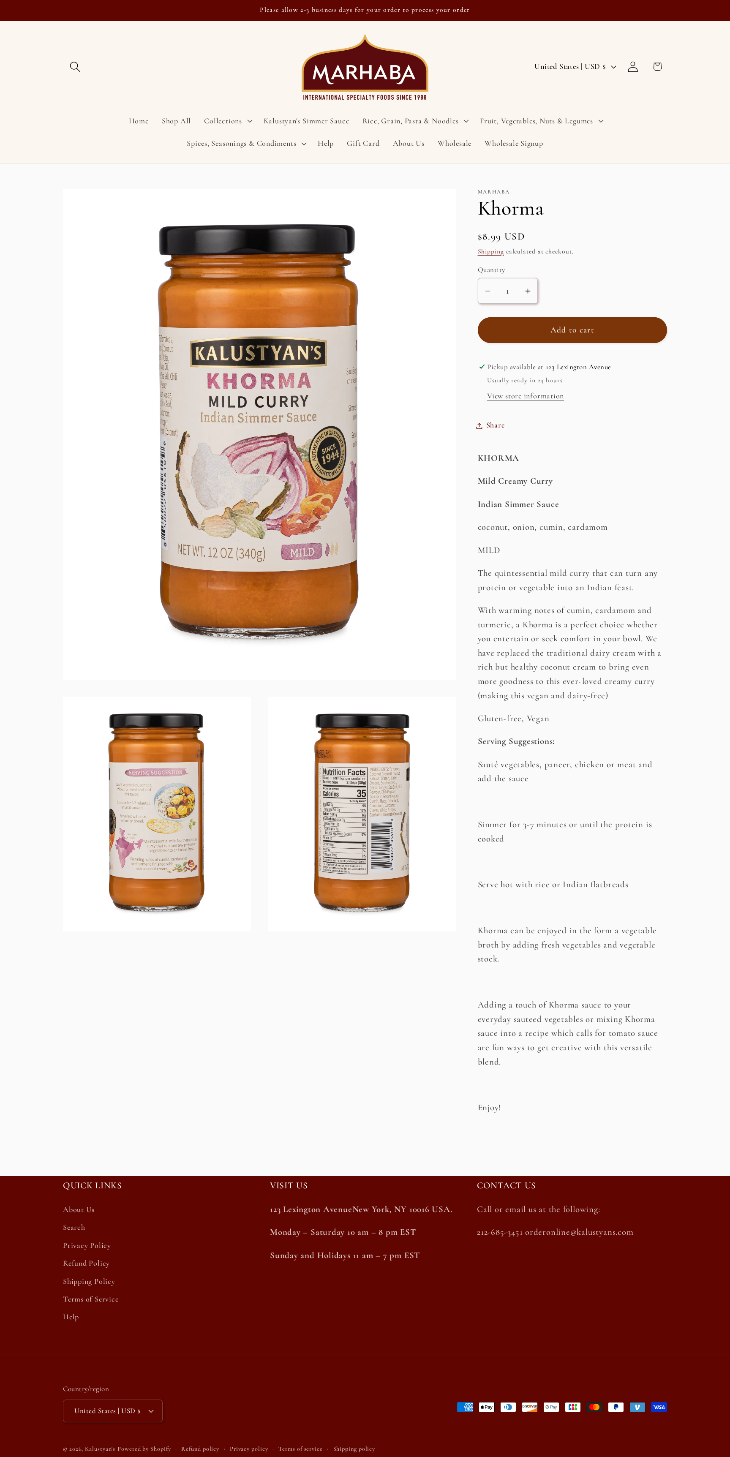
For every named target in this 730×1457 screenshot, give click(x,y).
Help (71, 1317)
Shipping (491, 251)
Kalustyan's (100, 1448)
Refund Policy (86, 1263)
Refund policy (200, 1448)
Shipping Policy (89, 1281)
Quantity (491, 270)
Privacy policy (249, 1448)
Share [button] (495, 425)
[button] (75, 66)
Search (74, 1227)
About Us (79, 1210)
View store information (525, 396)
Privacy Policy (87, 1245)
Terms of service (300, 1448)
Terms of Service (90, 1299)
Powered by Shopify (144, 1448)
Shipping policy (354, 1448)
